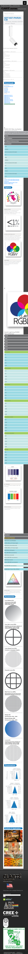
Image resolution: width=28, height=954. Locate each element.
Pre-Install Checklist (7, 953)
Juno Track (6, 89)
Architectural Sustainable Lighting (9, 952)
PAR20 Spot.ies (7, 97)
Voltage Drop (6, 181)
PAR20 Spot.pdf (7, 98)
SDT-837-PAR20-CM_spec (8, 86)
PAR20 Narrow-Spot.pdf (8, 96)
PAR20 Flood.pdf (7, 102)
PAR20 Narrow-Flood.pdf (8, 100)
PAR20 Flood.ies (7, 101)
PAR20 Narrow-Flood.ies (8, 99)
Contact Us (18, 952)
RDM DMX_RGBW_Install (8, 183)
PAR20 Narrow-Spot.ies (8, 95)
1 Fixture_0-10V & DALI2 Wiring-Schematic (11, 179)
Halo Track (6, 88)
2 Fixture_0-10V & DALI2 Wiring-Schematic (11, 180)
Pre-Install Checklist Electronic (17, 953)
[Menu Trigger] (25, 3)
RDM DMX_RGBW (7, 182)
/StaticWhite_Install (13, 182)
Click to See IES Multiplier (9, 104)
